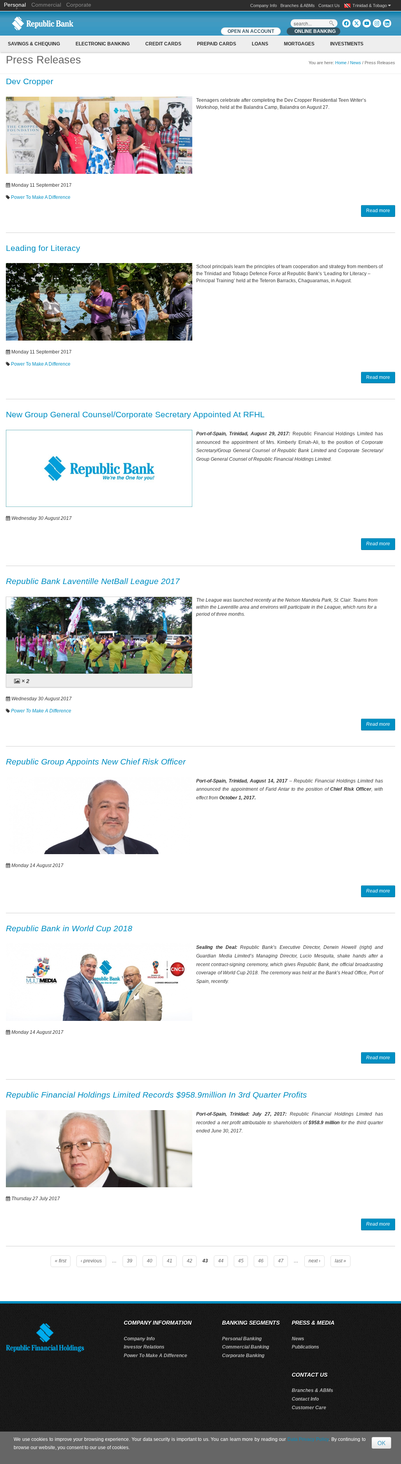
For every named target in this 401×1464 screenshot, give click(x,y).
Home (341, 62)
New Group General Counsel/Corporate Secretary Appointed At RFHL (135, 414)
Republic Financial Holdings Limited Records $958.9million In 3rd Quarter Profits (156, 1094)
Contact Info (305, 1399)
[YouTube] (367, 23)
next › (314, 1261)
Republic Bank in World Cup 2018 (69, 928)
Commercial (46, 5)
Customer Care (309, 1407)
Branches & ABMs (297, 5)
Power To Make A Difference (40, 197)
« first (60, 1261)
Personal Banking (242, 1338)
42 (189, 1261)
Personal (15, 5)
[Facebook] (346, 23)
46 (261, 1261)
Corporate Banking (243, 1355)
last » (340, 1261)
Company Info (263, 5)
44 (221, 1261)
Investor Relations (144, 1347)
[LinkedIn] (387, 23)
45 (241, 1261)
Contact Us (329, 5)
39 (129, 1261)
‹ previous (91, 1261)
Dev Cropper (29, 81)
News (355, 62)
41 (169, 1261)
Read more (378, 210)
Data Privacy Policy (308, 1439)
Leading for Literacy (43, 247)
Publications (305, 1347)
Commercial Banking (245, 1347)
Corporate (78, 5)
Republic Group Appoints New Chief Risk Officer (96, 761)
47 (281, 1261)
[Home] (43, 23)
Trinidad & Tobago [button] (370, 5)
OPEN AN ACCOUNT (251, 31)
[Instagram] (377, 23)
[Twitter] (356, 23)
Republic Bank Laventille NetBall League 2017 (93, 581)
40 (149, 1261)
